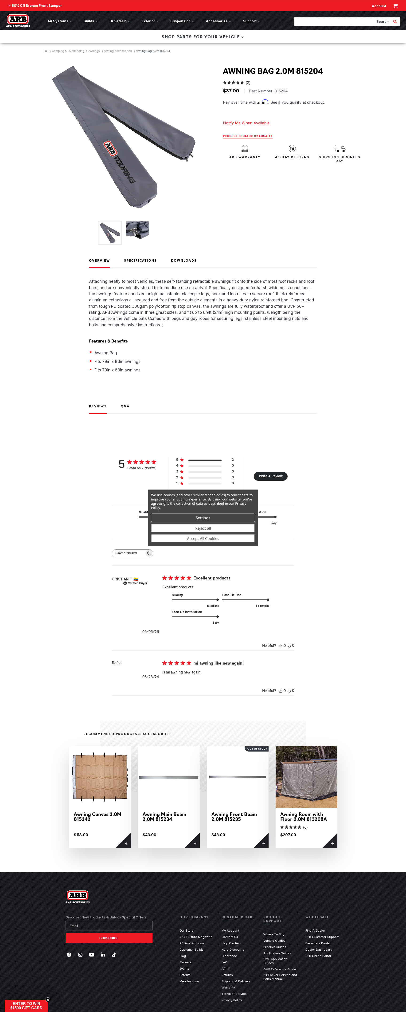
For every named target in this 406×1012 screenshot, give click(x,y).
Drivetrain (117, 21)
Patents (185, 975)
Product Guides (274, 947)
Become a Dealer (318, 943)
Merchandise (189, 981)
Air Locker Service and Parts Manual (280, 977)
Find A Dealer (315, 930)
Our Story (186, 930)
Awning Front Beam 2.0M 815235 (234, 816)
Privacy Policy (232, 1000)
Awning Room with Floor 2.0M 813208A (303, 816)
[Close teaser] (48, 999)
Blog (183, 956)
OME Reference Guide (279, 969)
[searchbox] (128, 553)
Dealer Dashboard (318, 949)
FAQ (224, 962)
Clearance (229, 956)
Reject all (203, 528)
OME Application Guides (280, 961)
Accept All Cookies (203, 538)
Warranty (228, 987)
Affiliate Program (192, 943)
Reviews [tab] (98, 406)
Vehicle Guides (274, 940)
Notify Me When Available (246, 123)
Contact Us (230, 937)
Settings (203, 517)
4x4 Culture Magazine (196, 937)
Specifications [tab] (140, 260)
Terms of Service (234, 994)
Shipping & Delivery (236, 981)
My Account (230, 930)
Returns (227, 975)
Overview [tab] (99, 260)
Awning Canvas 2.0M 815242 (97, 816)
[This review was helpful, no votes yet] (280, 646)
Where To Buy (273, 934)
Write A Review (271, 476)
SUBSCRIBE (108, 938)
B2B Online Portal (318, 956)
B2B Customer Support (322, 937)
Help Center (230, 943)
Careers (185, 962)
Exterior (148, 21)
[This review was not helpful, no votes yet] (289, 645)
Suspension (180, 21)
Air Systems (57, 21)
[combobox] (343, 21)
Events (184, 968)
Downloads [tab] (184, 260)
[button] (26, 1006)
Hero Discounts (233, 949)
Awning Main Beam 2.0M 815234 (164, 816)
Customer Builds (191, 949)
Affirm (226, 968)
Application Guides (277, 953)
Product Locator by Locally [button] (248, 136)
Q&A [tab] (125, 406)
